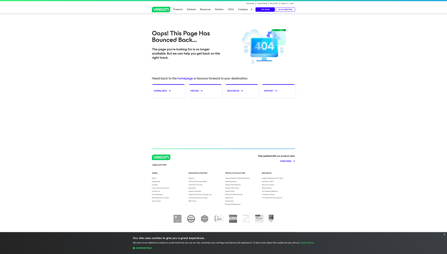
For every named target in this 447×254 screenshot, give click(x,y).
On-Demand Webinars (270, 191)
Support (284, 3)
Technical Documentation (198, 181)
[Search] (251, 9)
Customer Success (195, 184)
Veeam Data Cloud (232, 188)
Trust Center (156, 201)
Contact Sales (262, 3)
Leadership (156, 181)
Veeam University (195, 191)
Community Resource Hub (198, 197)
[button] (223, 248)
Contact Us (156, 191)
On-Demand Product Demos (272, 197)
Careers (155, 184)
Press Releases (157, 194)
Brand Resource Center (160, 197)
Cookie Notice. (307, 242)
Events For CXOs (268, 181)
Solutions (191, 9)
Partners (219, 9)
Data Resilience (231, 181)
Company (243, 9)
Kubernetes (229, 201)
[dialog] (223, 243)
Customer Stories (268, 194)
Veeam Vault (229, 191)
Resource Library (268, 184)
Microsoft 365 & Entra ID (234, 194)
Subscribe (285, 161)
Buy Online (274, 3)
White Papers (267, 188)
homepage (185, 78)
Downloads (250, 3)
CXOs (231, 9)
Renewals (192, 188)
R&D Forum (192, 201)
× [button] (444, 235)
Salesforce (229, 197)
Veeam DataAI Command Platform (237, 178)
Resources (205, 9)
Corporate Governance (160, 188)
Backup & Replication (233, 204)
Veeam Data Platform (233, 184)
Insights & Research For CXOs (272, 178)
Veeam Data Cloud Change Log (200, 194)
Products (178, 9)
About (154, 178)
